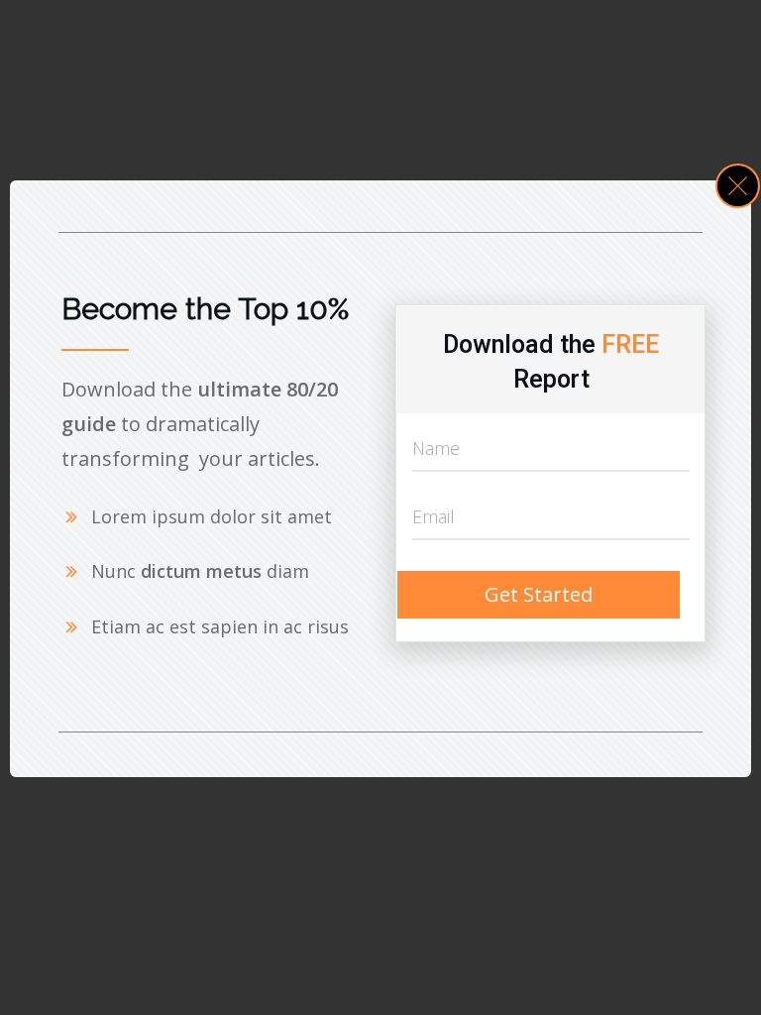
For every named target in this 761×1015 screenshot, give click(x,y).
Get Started (539, 594)
